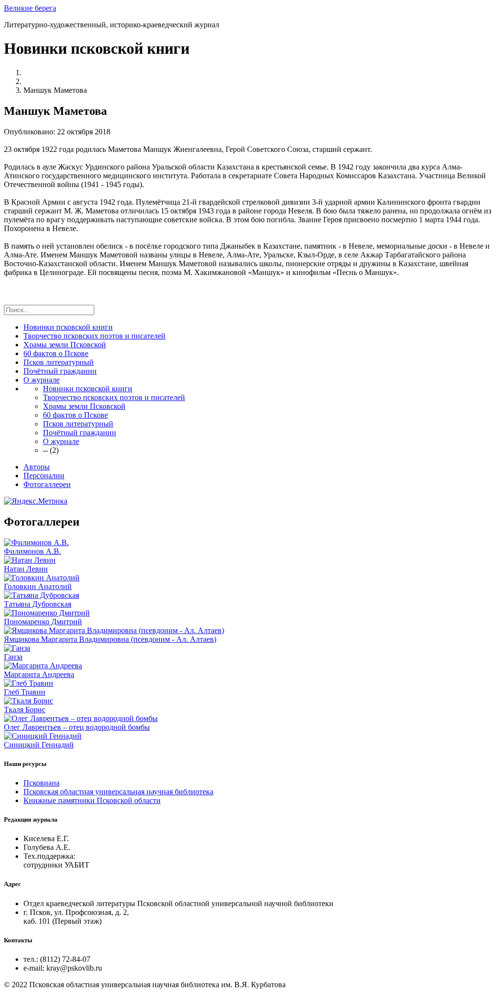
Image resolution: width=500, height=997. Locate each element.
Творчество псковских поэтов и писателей (94, 336)
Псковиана (41, 783)
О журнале (41, 380)
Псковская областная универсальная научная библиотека (118, 791)
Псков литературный (58, 362)
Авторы (36, 467)
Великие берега (30, 8)
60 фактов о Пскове (55, 353)
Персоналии (43, 475)
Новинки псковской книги (68, 327)
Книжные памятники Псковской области (92, 800)
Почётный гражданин (60, 371)
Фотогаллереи (47, 484)
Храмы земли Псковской (64, 344)
